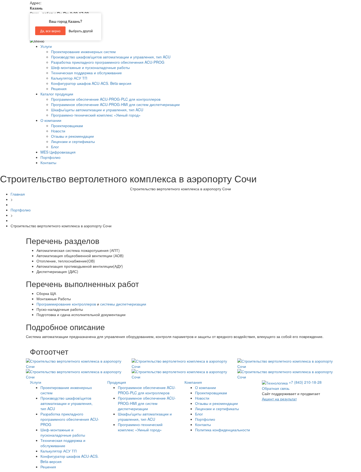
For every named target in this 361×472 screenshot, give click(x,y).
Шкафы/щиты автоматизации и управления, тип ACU (97, 109)
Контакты (48, 162)
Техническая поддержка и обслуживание (86, 72)
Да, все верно (50, 31)
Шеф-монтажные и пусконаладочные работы (90, 67)
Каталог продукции (56, 93)
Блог (55, 146)
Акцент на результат (279, 398)
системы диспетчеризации (123, 304)
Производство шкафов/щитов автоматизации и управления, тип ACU (110, 56)
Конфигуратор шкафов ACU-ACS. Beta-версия (91, 83)
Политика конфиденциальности (222, 429)
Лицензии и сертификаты (73, 141)
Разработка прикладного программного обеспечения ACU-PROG (107, 62)
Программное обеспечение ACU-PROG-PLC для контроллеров (105, 99)
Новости (58, 130)
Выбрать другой (81, 31)
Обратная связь (275, 388)
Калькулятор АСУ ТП (69, 78)
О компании (50, 120)
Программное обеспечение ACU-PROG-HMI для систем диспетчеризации (115, 104)
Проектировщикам (67, 125)
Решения (59, 88)
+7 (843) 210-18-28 (305, 382)
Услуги (46, 46)
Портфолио (50, 157)
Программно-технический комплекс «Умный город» (96, 115)
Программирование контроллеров (66, 304)
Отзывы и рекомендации (72, 136)
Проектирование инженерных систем (83, 51)
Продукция (116, 382)
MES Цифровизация (58, 152)
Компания (193, 382)
